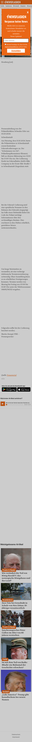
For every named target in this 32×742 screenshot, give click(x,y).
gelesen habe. (23, 47)
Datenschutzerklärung (11, 47)
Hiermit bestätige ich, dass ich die (16, 44)
